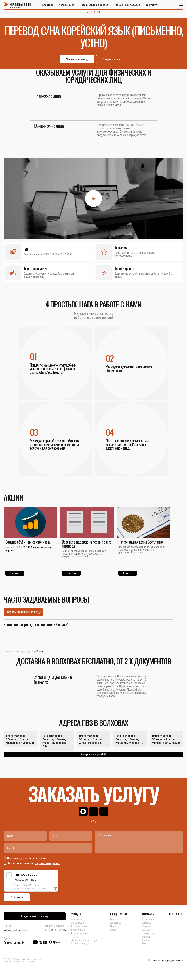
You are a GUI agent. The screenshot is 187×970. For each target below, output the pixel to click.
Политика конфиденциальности (165, 960)
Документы (148, 933)
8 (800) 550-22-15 (55, 930)
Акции (113, 929)
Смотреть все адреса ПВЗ (93, 754)
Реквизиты (147, 936)
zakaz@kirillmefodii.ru (16, 930)
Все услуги (152, 5)
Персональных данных (47, 863)
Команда (146, 922)
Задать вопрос (112, 59)
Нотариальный (79, 926)
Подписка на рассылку (34, 916)
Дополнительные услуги (84, 940)
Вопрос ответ (149, 940)
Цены (113, 926)
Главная (8, 651)
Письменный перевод (127, 5)
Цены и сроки (93, 12)
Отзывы (146, 926)
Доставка (115, 922)
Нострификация (80, 933)
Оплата (114, 919)
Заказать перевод (77, 59)
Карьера (146, 929)
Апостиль (47, 5)
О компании (148, 919)
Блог (144, 943)
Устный (75, 936)
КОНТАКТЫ (176, 914)
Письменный (78, 929)
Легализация (66, 5)
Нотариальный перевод (94, 5)
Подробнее (15, 573)
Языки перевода (21, 651)
